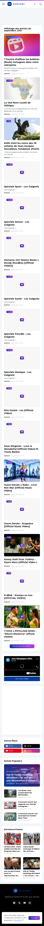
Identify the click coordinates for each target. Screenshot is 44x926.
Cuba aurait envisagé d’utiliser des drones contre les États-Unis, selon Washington (31, 849)
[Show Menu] (3, 4)
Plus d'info (18, 920)
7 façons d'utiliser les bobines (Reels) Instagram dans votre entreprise (21, 62)
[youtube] (25, 903)
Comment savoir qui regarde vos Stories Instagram (27, 804)
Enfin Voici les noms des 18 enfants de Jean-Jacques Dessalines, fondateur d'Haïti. (22, 146)
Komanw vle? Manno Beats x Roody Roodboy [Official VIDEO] (21, 263)
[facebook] (14, 903)
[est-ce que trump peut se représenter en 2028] (12, 863)
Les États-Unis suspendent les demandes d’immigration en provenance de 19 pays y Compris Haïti (28, 792)
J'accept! (34, 918)
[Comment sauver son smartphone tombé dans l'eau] (10, 816)
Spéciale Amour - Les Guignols (16, 223)
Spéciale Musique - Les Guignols (17, 373)
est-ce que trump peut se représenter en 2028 (12, 873)
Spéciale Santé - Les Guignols (21, 298)
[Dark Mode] (35, 4)
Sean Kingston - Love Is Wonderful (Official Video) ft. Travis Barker (21, 449)
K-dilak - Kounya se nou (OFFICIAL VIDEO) (18, 596)
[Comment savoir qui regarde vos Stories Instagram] (10, 805)
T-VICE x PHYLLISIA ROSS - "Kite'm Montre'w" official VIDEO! (20, 634)
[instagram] (30, 903)
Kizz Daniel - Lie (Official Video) (18, 412)
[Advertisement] (22, 16)
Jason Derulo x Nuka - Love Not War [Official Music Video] (20, 487)
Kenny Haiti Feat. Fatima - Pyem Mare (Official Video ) (20, 561)
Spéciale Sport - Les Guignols (21, 186)
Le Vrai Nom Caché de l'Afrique (17, 104)
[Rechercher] (40, 4)
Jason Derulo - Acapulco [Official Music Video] (18, 525)
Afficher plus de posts (21, 646)
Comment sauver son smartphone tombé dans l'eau (28, 815)
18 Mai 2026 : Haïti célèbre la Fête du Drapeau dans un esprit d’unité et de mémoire (12, 849)
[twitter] (19, 903)
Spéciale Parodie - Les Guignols (17, 335)
